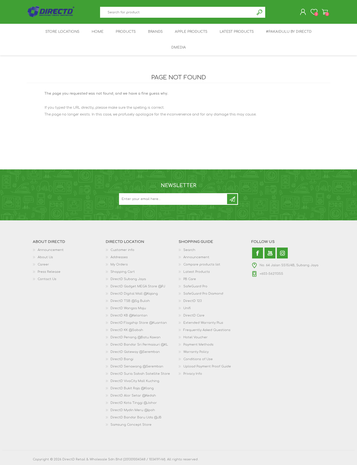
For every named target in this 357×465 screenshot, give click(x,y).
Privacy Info (192, 373)
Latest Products (196, 272)
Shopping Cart (324, 12)
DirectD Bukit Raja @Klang (132, 388)
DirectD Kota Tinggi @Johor (133, 403)
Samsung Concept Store (131, 424)
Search (259, 12)
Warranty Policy (196, 352)
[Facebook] (257, 253)
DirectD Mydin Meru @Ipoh (132, 410)
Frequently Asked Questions (206, 330)
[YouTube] (269, 253)
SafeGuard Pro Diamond (203, 293)
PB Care (189, 279)
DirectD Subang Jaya (128, 279)
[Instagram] (282, 253)
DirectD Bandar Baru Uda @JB (136, 417)
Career (43, 264)
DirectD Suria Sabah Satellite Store (140, 373)
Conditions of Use (198, 359)
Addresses (119, 257)
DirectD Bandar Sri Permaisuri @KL (139, 344)
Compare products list (201, 264)
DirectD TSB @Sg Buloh (130, 301)
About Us (45, 257)
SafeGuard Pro (195, 286)
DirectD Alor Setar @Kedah (133, 395)
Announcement (51, 250)
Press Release (49, 272)
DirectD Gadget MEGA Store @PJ (137, 286)
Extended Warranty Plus (203, 322)
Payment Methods (198, 344)
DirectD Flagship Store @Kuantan (138, 322)
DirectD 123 (192, 301)
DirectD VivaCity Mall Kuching (134, 381)
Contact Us (47, 279)
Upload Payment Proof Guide (207, 366)
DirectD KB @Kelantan (128, 315)
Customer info (122, 250)
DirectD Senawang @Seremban (136, 366)
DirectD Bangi (121, 359)
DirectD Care (193, 315)
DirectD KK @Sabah (126, 330)
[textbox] (177, 12)
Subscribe (232, 199)
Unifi (187, 308)
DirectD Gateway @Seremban (135, 352)
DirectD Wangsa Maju (128, 308)
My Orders (119, 264)
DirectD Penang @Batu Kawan (135, 337)
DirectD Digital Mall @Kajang (134, 293)
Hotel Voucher (195, 337)
